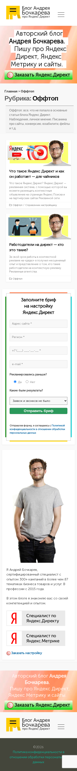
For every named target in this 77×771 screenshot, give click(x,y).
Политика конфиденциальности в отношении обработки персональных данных (39, 757)
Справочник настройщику (41, 205)
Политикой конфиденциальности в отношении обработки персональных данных (37, 429)
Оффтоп (17, 205)
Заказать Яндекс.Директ (41, 75)
